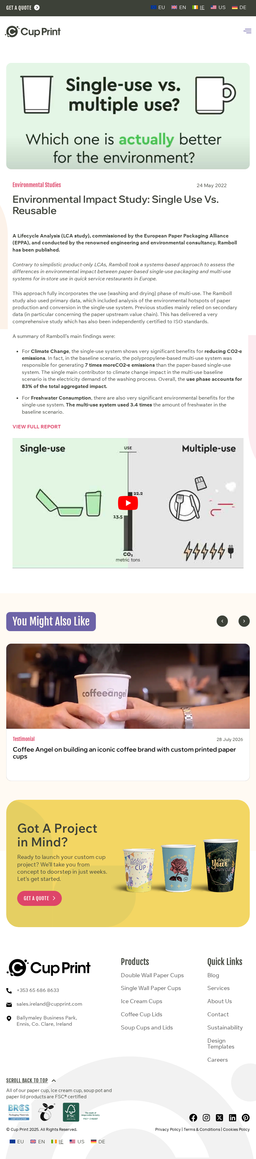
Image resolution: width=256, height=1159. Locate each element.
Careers (217, 1060)
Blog (213, 975)
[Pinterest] (246, 1118)
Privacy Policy (168, 1129)
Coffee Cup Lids (141, 1014)
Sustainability (225, 1027)
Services (218, 988)
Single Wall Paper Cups (151, 988)
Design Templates (220, 1044)
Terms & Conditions (202, 1129)
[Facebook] (193, 1118)
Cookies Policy (236, 1129)
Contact (218, 1014)
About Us (219, 1001)
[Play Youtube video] (128, 503)
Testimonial (24, 739)
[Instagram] (206, 1118)
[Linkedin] (233, 1118)
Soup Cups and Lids (147, 1027)
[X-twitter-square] (219, 1118)
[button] (222, 621)
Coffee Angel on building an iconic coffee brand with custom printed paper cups (124, 752)
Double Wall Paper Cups (152, 975)
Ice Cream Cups (141, 1001)
